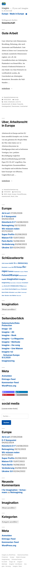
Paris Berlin (7, 241)
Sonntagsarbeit (6, 106)
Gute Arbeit (10, 33)
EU (15, 267)
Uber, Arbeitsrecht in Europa (14, 123)
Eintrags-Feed (9, 379)
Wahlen (14, 295)
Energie (9, 267)
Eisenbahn (5, 267)
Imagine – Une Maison (12, 348)
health (4, 279)
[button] (8, 392)
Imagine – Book (9, 335)
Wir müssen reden (10, 228)
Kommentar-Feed (10, 382)
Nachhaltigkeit (13, 289)
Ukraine (7, 295)
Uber (16, 196)
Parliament (24, 289)
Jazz (3, 286)
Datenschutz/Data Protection (10, 324)
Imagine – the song (11, 345)
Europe (5, 14)
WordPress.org (9, 385)
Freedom (22, 271)
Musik (7, 289)
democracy (23, 263)
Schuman (11, 292)
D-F (17, 263)
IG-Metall (13, 104)
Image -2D (7, 328)
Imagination (13, 279)
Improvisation (13, 282)
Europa (14, 194)
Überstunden (15, 106)
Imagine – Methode (11, 342)
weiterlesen (6, 88)
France (10, 271)
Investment (25, 282)
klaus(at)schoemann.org (11, 97)
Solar (19, 292)
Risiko (7, 292)
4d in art (6, 213)
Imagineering (6, 282)
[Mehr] (26, 14)
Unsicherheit (24, 106)
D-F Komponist (9, 216)
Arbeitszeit (11, 102)
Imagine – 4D (8, 332)
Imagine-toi (7, 352)
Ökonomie (19, 295)
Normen (19, 289)
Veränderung (8, 244)
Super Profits (8, 234)
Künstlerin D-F (9, 222)
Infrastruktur (19, 282)
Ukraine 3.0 (7, 247)
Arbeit (5, 102)
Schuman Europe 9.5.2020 (11, 356)
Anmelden (7, 376)
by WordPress (11, 555)
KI (10, 286)
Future (26, 271)
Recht (12, 196)
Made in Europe (17, 14)
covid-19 (18, 102)
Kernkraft (6, 286)
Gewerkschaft (6, 104)
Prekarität (20, 104)
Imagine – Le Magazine (13, 338)
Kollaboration (15, 286)
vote (10, 295)
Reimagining (8, 225)
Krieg (21, 286)
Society (16, 292)
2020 (5, 194)
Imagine (5, 8)
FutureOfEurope (21, 194)
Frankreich (17, 271)
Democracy (17, 192)
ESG (13, 267)
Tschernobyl (23, 292)
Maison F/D (7, 237)
